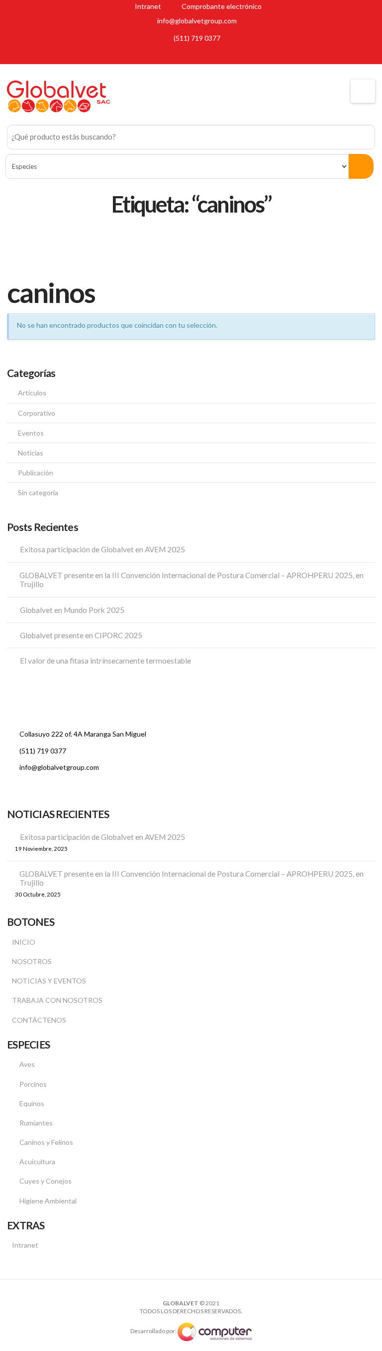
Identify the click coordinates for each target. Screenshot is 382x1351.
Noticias (30, 453)
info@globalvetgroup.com (197, 20)
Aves (27, 1064)
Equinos (31, 1103)
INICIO (23, 942)
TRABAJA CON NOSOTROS (57, 1000)
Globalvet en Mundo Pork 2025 (72, 609)
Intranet (147, 6)
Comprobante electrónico (221, 6)
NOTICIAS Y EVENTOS (49, 980)
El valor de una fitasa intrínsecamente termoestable (105, 660)
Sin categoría (38, 492)
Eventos (31, 433)
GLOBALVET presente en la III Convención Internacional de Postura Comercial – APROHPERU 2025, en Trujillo (191, 580)
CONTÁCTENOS (39, 1020)
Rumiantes (36, 1123)
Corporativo (36, 413)
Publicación (35, 472)
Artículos (32, 392)
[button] (363, 91)
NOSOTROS (32, 961)
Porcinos (33, 1084)
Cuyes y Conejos (45, 1181)
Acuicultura (37, 1161)
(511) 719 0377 (197, 38)
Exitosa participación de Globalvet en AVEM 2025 (102, 549)
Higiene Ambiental (48, 1201)
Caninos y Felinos (46, 1142)
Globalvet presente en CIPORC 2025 (81, 635)
